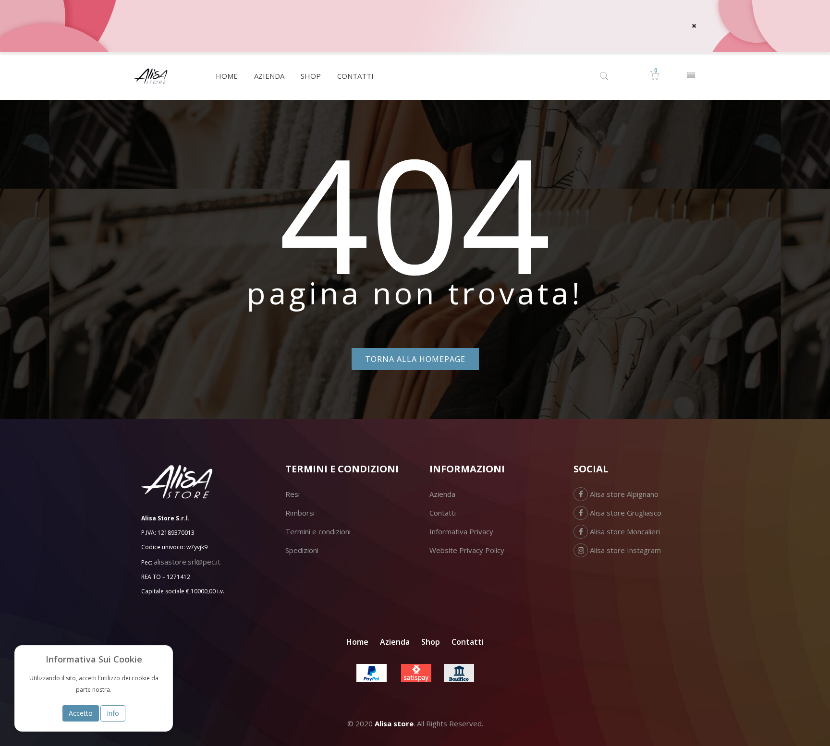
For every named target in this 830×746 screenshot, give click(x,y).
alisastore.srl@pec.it (187, 561)
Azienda (442, 494)
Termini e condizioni (318, 531)
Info (113, 713)
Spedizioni (301, 550)
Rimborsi (300, 512)
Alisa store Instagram (624, 550)
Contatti (442, 512)
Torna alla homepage (415, 359)
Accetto (81, 713)
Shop (430, 642)
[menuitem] (227, 76)
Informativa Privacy (461, 531)
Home (357, 642)
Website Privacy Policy (466, 550)
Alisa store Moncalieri (624, 531)
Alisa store (394, 723)
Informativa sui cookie (94, 659)
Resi (292, 494)
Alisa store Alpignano (623, 494)
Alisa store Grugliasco (624, 512)
